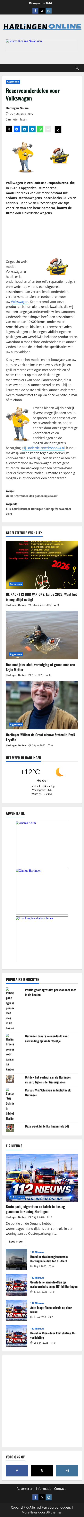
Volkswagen (19, 302)
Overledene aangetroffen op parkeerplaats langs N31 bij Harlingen (16, 1285)
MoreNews (30, 1512)
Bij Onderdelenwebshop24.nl (43, 448)
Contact (60, 1488)
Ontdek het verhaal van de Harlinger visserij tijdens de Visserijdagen (48, 1080)
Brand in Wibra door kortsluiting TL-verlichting (16, 1336)
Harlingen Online (17, 108)
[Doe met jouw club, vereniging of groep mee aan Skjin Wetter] (42, 635)
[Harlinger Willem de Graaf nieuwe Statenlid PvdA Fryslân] (42, 705)
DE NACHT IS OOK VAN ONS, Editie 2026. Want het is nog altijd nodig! (41, 597)
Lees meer (17, 1242)
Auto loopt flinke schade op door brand (16, 1310)
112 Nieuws (17, 1197)
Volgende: (38, 509)
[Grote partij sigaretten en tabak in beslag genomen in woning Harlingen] (42, 1178)
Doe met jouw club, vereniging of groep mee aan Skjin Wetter (40, 667)
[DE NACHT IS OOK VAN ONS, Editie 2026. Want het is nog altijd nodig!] (42, 565)
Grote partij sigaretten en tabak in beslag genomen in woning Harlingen (35, 1209)
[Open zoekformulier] (77, 68)
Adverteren (25, 1488)
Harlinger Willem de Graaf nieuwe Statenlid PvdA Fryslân (41, 737)
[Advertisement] (42, 234)
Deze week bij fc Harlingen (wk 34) (47, 1126)
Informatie (43, 1488)
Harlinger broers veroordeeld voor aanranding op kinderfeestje (47, 1038)
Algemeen (13, 81)
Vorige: (32, 493)
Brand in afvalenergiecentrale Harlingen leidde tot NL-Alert (16, 1259)
